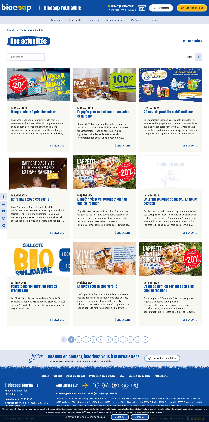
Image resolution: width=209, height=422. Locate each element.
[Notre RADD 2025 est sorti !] (38, 173)
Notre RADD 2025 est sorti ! (30, 199)
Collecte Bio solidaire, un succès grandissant (34, 288)
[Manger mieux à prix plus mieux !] (38, 86)
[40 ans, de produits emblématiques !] (170, 86)
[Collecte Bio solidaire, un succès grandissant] (38, 260)
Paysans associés (115, 20)
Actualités (77, 20)
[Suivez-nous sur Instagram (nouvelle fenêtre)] (3, 218)
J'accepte (140, 417)
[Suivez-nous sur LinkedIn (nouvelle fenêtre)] (3, 204)
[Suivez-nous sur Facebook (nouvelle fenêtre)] (3, 196)
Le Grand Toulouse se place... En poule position (170, 201)
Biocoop (154, 20)
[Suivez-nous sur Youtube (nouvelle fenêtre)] (3, 211)
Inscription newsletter (164, 358)
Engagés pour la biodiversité (97, 286)
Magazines (136, 20)
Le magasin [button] (57, 20)
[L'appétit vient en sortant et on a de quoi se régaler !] (104, 173)
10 (137, 339)
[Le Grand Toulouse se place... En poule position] (170, 173)
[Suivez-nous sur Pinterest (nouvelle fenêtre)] (3, 225)
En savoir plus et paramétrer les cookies (85, 417)
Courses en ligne (194, 8)
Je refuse (120, 417)
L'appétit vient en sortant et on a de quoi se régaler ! (102, 201)
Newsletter (163, 8)
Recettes (94, 20)
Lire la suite (57, 145)
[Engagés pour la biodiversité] (104, 260)
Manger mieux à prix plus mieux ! (34, 112)
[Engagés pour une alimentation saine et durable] (104, 86)
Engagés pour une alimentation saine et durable (103, 114)
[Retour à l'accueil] (16, 8)
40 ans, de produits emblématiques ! (169, 112)
